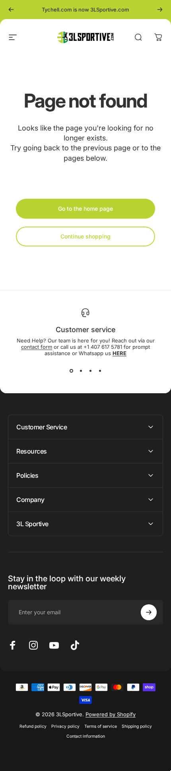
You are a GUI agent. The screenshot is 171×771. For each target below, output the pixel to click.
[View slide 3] (90, 370)
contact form (36, 347)
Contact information (85, 736)
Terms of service (100, 726)
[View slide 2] (81, 370)
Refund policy (33, 726)
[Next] (160, 9)
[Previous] (11, 9)
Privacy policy (65, 726)
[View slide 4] (100, 370)
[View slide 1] (71, 370)
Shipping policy (137, 726)
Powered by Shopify (111, 714)
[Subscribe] (149, 612)
